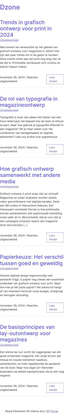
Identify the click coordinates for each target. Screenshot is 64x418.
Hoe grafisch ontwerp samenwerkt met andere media (30, 175)
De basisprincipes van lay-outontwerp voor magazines (27, 333)
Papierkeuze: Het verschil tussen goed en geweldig (32, 260)
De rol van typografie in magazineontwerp (29, 102)
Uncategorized (9, 40)
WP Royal (52, 411)
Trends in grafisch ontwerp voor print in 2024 (26, 28)
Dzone (10, 7)
